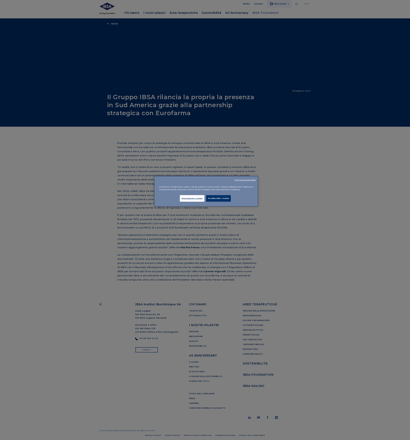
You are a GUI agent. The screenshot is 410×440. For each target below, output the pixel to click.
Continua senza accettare (245, 180)
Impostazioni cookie (192, 198)
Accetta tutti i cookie (218, 198)
